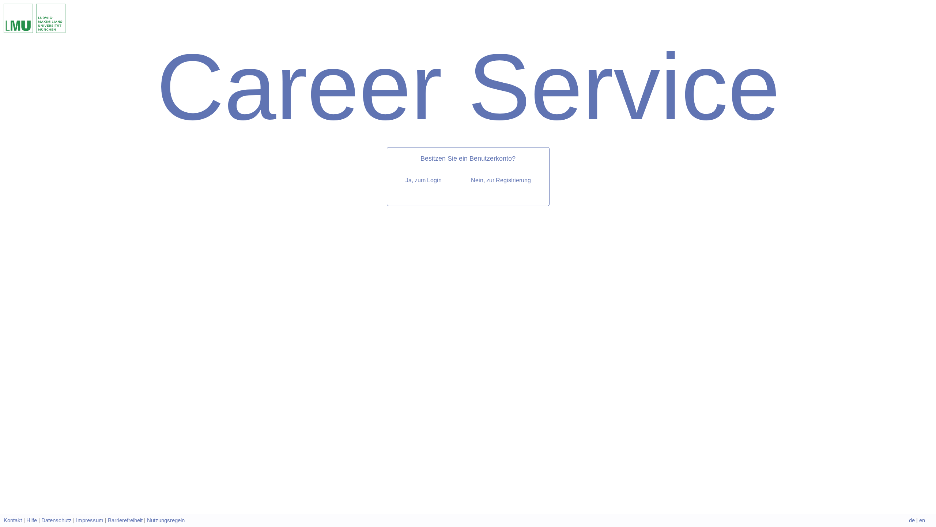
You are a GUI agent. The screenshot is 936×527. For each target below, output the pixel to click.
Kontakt (13, 520)
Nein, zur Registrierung (501, 180)
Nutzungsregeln (166, 520)
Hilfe (31, 520)
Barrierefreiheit (125, 520)
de (912, 520)
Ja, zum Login (423, 180)
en (922, 520)
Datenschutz (56, 520)
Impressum (89, 520)
